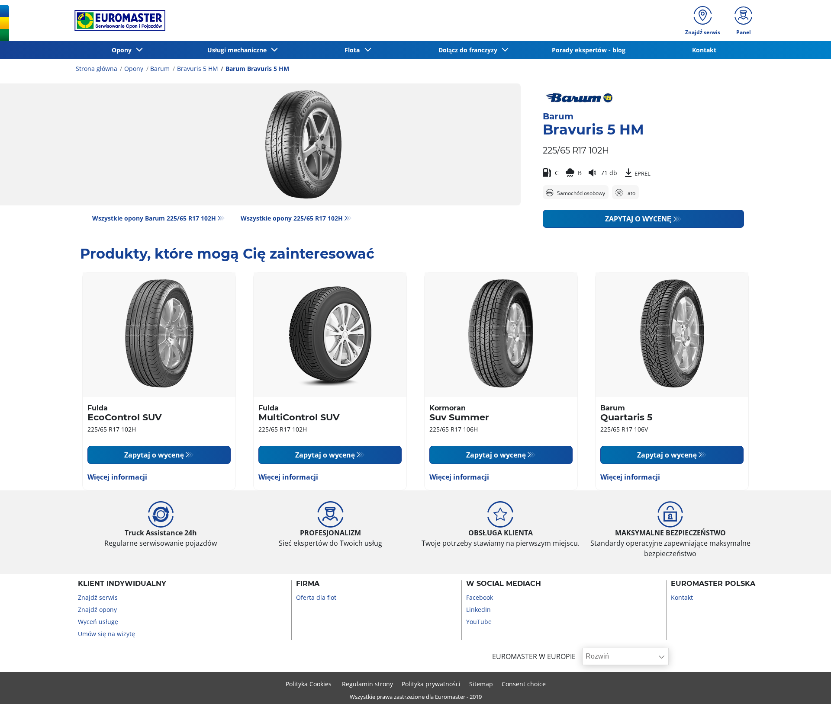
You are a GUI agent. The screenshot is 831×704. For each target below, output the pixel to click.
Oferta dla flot (316, 597)
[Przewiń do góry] (808, 685)
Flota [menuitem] (354, 50)
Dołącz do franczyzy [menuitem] (469, 50)
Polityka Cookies (309, 684)
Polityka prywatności (431, 684)
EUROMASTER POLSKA (713, 583)
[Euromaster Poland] (117, 20)
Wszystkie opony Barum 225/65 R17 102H (154, 218)
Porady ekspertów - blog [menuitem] (588, 50)
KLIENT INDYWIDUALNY (122, 583)
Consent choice (524, 684)
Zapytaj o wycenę (638, 219)
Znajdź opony (97, 609)
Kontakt (682, 597)
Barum (160, 68)
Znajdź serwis (98, 597)
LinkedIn (478, 609)
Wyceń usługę (98, 622)
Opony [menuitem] (123, 50)
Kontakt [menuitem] (704, 50)
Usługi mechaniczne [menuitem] (238, 50)
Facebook (479, 597)
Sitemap (481, 684)
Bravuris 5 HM (197, 68)
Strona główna (96, 68)
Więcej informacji (117, 477)
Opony (133, 68)
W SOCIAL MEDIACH (503, 583)
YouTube (479, 622)
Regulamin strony (367, 684)
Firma (307, 583)
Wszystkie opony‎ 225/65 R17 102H (292, 218)
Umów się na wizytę (106, 634)
